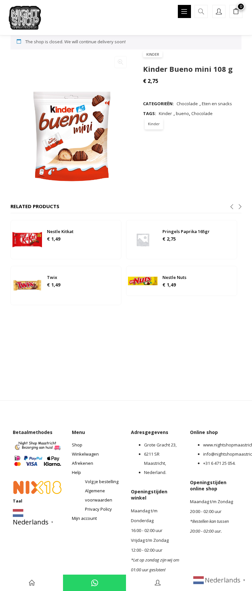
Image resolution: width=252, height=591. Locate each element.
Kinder (152, 54)
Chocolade (187, 104)
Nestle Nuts (174, 277)
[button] (236, 12)
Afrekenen (82, 463)
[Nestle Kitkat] (27, 239)
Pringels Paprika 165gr (186, 231)
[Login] (157, 583)
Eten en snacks (217, 104)
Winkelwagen (85, 454)
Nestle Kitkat (60, 231)
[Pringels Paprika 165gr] (143, 239)
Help (76, 472)
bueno (182, 113)
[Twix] (27, 285)
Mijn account (84, 518)
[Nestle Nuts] (143, 280)
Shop (77, 445)
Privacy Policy (98, 509)
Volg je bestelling (101, 481)
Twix (52, 277)
